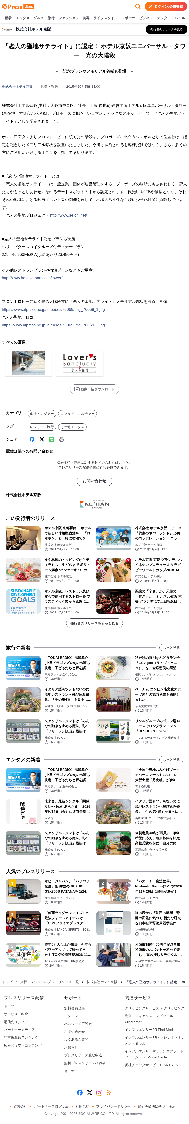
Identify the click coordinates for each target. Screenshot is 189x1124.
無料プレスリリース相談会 (85, 1063)
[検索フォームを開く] (138, 6)
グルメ (38, 18)
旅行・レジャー (42, 414)
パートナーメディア (19, 1030)
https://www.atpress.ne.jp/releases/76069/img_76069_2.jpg (53, 325)
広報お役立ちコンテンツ (23, 1045)
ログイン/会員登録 (169, 6)
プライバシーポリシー (113, 1106)
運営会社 (20, 1106)
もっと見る (171, 647)
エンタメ (23, 18)
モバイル (178, 18)
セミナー (71, 1071)
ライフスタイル (106, 18)
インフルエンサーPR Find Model (150, 1030)
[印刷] (61, 439)
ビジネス (146, 18)
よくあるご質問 (76, 1039)
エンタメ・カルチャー (77, 414)
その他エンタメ (72, 427)
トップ (7, 982)
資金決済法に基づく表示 (156, 1106)
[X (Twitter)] (41, 439)
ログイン (71, 1016)
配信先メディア (16, 1022)
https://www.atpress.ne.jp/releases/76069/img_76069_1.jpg (53, 309)
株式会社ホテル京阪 (17, 86)
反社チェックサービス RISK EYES (151, 1065)
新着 (8, 18)
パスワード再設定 (78, 1024)
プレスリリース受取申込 (83, 1055)
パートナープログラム (51, 1106)
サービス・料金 (16, 1014)
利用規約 (82, 1106)
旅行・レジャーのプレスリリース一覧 (49, 982)
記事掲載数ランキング (21, 1037)
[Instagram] (99, 1093)
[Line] (51, 439)
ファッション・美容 (74, 18)
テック (162, 18)
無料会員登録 (74, 1008)
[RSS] (109, 1093)
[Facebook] (32, 439)
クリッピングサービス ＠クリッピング (154, 1008)
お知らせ (71, 1047)
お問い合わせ (94, 481)
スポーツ (128, 18)
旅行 (51, 18)
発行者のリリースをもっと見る (94, 623)
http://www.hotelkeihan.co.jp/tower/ (32, 278)
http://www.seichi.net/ (68, 215)
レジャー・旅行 (42, 427)
